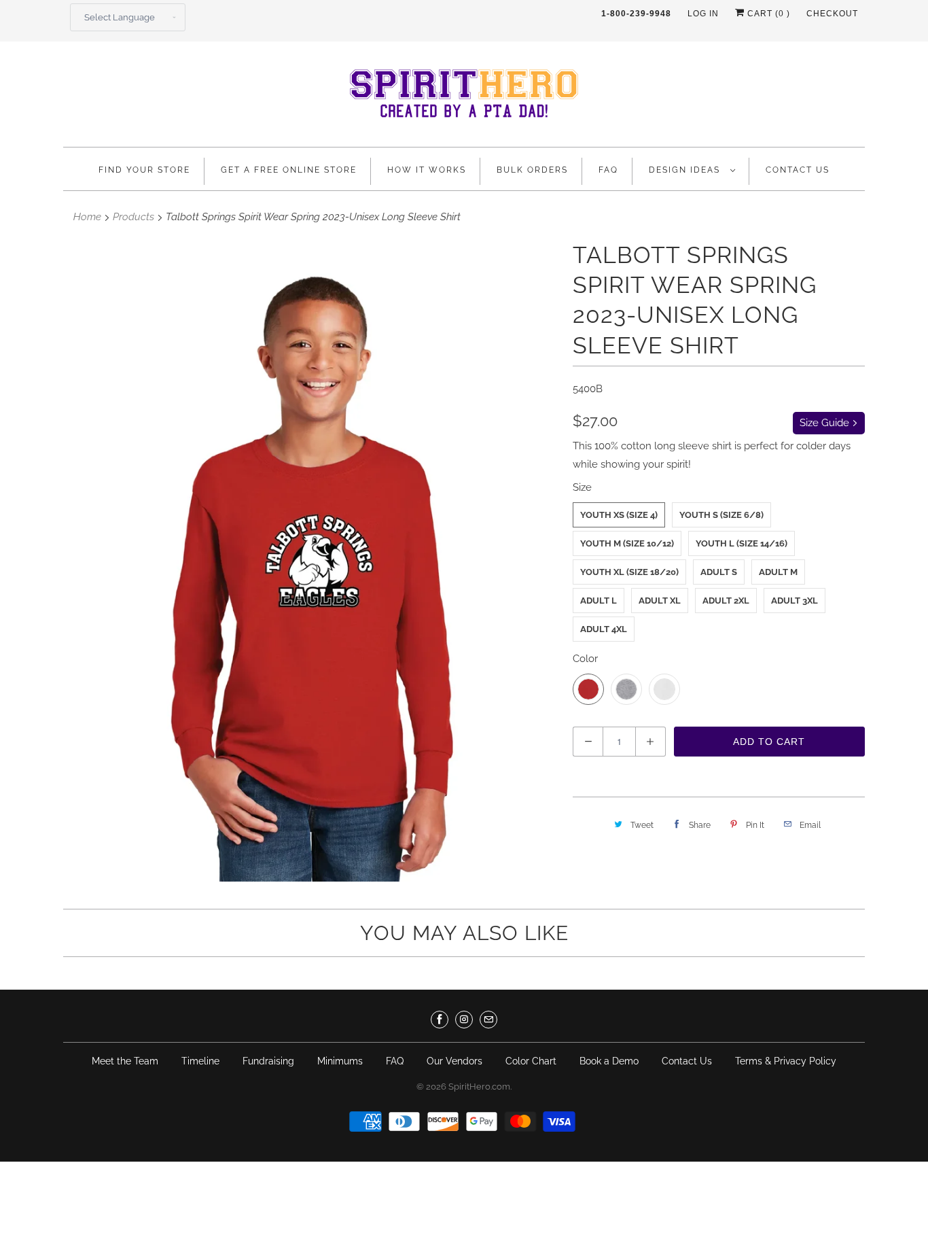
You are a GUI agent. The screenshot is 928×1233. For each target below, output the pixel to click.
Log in (703, 13)
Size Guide (826, 423)
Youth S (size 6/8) (721, 515)
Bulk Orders (532, 170)
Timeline (200, 1061)
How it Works (426, 170)
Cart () (767, 13)
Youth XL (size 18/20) (629, 572)
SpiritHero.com (479, 1086)
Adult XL (660, 600)
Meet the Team (125, 1061)
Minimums (340, 1061)
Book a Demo (609, 1061)
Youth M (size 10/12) (627, 543)
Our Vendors (454, 1061)
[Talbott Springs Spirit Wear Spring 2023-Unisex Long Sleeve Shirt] (311, 561)
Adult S (718, 572)
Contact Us (797, 170)
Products (133, 217)
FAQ (608, 170)
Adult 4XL (603, 629)
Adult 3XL (794, 600)
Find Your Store (144, 170)
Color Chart (530, 1061)
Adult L (598, 600)
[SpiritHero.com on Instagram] (464, 1019)
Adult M (778, 572)
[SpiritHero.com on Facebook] (439, 1019)
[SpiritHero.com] (464, 97)
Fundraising (268, 1061)
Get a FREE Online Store (289, 170)
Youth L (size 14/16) (741, 543)
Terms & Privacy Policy (785, 1061)
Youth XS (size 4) (619, 515)
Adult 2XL (725, 600)
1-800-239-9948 (636, 13)
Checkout (832, 13)
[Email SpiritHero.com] (488, 1019)
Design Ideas (686, 170)
